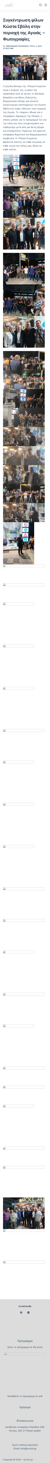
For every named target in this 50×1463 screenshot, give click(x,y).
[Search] (40, 5)
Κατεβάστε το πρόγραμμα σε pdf (25, 1396)
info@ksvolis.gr (28, 1448)
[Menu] (45, 5)
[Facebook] (21, 1312)
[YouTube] (28, 1312)
